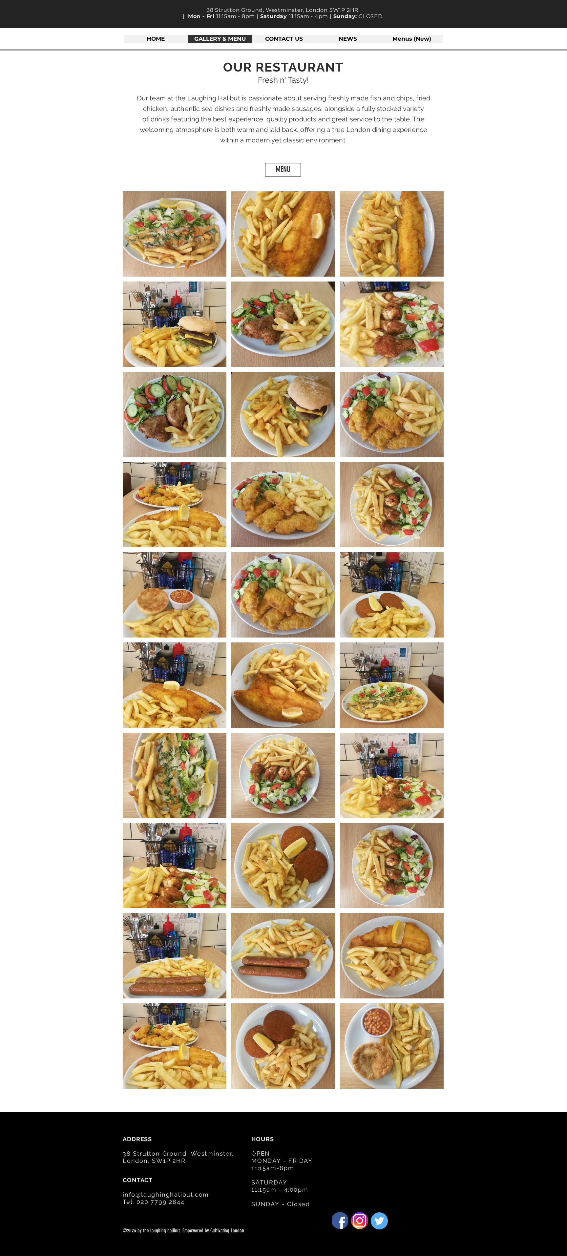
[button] (174, 234)
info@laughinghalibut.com (166, 1194)
